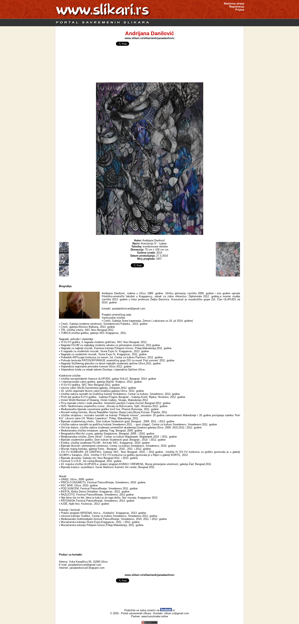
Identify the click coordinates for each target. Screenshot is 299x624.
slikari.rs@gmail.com (176, 613)
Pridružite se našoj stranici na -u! (149, 610)
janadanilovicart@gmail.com (84, 564)
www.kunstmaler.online (154, 616)
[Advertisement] (149, 540)
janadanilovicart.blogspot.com (87, 567)
